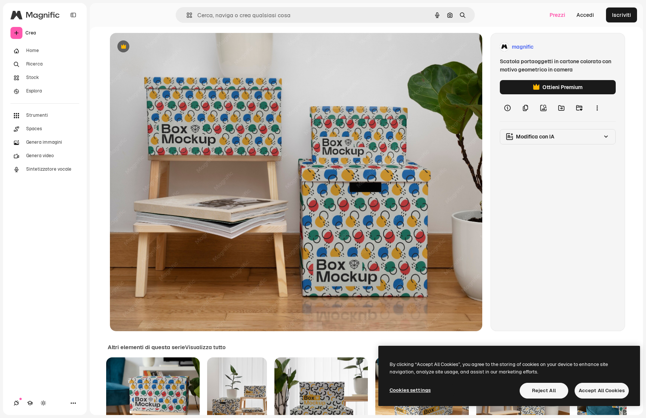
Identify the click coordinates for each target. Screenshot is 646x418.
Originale (159, 47)
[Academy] (30, 403)
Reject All (544, 390)
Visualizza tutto (205, 347)
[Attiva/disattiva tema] (43, 403)
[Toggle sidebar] (73, 15)
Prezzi (557, 15)
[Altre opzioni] (597, 107)
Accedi (585, 15)
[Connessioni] (16, 403)
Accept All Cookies (602, 390)
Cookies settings (410, 390)
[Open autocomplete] (186, 15)
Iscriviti (621, 15)
